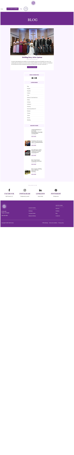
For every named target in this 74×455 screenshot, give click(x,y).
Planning (29, 106)
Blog (28, 86)
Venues (28, 117)
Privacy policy (61, 222)
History (28, 99)
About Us (57, 208)
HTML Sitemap (45, 222)
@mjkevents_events (24, 196)
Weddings (31, 211)
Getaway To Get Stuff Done (32, 97)
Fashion (28, 93)
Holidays (28, 102)
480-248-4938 (5, 215)
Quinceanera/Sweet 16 (31, 108)
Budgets (28, 88)
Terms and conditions (53, 222)
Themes (28, 113)
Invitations (29, 104)
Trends (28, 115)
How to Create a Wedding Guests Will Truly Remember (36, 170)
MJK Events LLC (9, 196)
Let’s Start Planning (12, 8)
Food (28, 95)
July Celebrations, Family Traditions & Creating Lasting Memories (36, 151)
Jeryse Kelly (40, 196)
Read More (33, 136)
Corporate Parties (32, 213)
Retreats (28, 111)
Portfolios (57, 211)
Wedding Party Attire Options (32, 57)
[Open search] (21, 9)
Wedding (29, 120)
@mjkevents (56, 196)
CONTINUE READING (32, 67)
